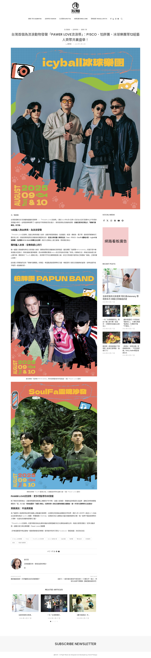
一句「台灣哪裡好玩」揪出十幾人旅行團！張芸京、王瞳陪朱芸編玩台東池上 (111, 323)
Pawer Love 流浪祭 (38, 526)
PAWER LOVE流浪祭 (38, 539)
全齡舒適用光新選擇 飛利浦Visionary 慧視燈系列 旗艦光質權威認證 (121, 297)
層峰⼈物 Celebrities (35, 19)
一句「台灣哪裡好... (54, 615)
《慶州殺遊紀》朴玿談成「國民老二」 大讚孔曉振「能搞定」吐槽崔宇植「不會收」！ (131, 323)
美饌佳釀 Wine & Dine (81, 19)
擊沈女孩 (79, 539)
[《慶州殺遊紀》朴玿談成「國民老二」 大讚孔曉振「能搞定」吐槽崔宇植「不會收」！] (83, 603)
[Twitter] (113, 19)
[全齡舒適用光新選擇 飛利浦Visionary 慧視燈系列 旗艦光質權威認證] (25, 603)
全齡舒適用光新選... (25, 615)
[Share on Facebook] (52, 551)
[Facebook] (110, 19)
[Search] (121, 19)
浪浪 (13, 542)
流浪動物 (87, 539)
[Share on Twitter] (54, 551)
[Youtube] (119, 221)
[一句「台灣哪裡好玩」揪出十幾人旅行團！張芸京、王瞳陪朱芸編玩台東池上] (54, 603)
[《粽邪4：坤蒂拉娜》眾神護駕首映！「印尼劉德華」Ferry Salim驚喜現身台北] (131, 337)
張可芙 (69, 44)
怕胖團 (71, 539)
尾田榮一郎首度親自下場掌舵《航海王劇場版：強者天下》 (111, 348)
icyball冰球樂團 (17, 539)
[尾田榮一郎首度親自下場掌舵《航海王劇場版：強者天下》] (111, 337)
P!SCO (27, 539)
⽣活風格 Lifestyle (65, 19)
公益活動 (63, 539)
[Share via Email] (59, 551)
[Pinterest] (118, 19)
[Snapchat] (122, 221)
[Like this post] (49, 551)
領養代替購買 (22, 542)
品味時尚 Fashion (50, 19)
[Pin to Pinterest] (56, 551)
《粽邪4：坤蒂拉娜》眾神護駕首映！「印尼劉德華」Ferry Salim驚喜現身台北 (131, 349)
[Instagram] (115, 19)
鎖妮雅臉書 (80, 531)
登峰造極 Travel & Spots (99, 19)
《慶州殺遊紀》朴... (82, 615)
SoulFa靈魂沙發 (52, 539)
